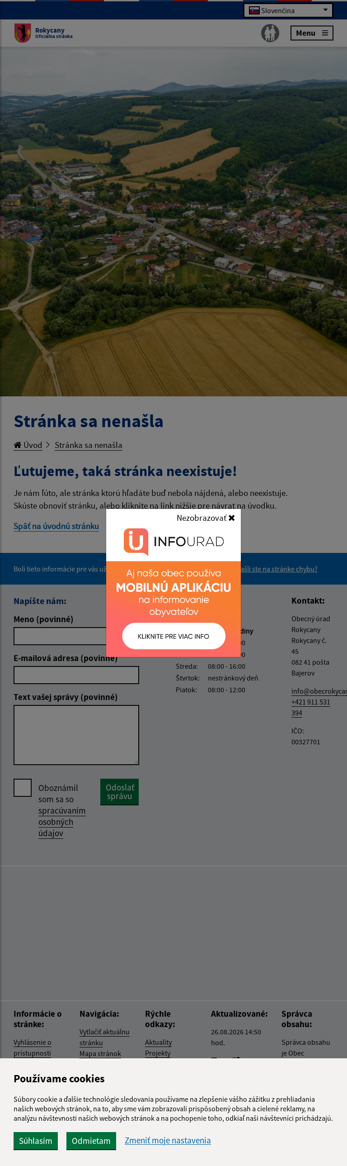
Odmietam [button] (91, 1140)
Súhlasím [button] (35, 1140)
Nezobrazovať (202, 517)
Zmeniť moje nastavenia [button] (168, 1140)
